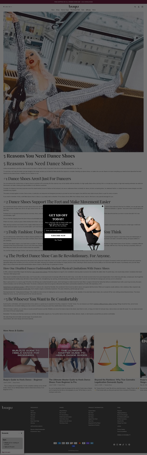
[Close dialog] (102, 206)
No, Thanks (58, 240)
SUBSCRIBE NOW (58, 236)
